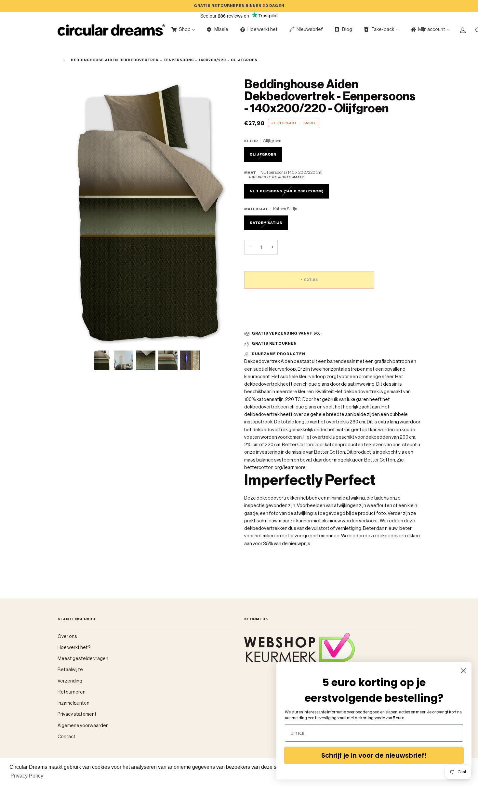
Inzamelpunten (73, 703)
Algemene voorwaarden (83, 725)
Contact (66, 736)
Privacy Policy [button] (26, 776)
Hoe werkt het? (74, 647)
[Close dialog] (463, 670)
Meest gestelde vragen (83, 658)
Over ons (67, 636)
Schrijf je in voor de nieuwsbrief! (374, 755)
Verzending (70, 681)
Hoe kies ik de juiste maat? (276, 177)
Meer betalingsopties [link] (267, 319)
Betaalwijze (70, 669)
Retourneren (72, 692)
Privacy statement (77, 714)
